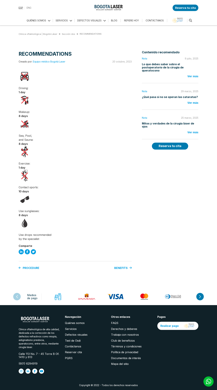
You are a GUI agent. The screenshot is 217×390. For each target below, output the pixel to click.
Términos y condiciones (126, 346)
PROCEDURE (31, 267)
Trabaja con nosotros (125, 334)
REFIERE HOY (131, 20)
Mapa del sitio (120, 364)
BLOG (114, 20)
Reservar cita (73, 352)
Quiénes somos (75, 323)
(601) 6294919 (28, 363)
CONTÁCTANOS (155, 20)
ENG (29, 7)
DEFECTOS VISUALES (89, 20)
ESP (21, 7)
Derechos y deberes (124, 329)
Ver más (192, 76)
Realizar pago (169, 326)
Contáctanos (73, 346)
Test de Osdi (73, 340)
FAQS (114, 323)
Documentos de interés (126, 358)
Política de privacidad (124, 352)
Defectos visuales (76, 334)
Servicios (71, 329)
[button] (200, 296)
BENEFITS (121, 267)
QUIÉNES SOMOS (36, 20)
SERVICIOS (62, 20)
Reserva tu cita (185, 8)
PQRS (69, 358)
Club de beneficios (123, 340)
